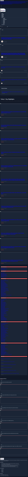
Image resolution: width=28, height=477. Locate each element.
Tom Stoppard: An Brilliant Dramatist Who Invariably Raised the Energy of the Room (8, 370)
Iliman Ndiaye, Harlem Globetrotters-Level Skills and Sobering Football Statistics (10, 465)
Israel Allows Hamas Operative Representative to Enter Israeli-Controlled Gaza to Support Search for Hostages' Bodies (14, 1)
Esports (2, 15)
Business (3, 14)
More (2, 17)
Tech (3, 23)
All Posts (3, 469)
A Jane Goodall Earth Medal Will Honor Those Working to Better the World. (7, 361)
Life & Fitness (5, 19)
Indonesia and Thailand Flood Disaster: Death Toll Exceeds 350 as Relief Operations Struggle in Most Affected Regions (13, 54)
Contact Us (3, 24)
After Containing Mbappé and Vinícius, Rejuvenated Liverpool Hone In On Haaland (8, 364)
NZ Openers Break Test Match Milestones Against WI (5, 358)
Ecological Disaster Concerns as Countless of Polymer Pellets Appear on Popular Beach (10, 463)
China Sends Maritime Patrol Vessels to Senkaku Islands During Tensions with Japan (10, 466)
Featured (3, 16)
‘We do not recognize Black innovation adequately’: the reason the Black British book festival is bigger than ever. (13, 2)
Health (4, 18)
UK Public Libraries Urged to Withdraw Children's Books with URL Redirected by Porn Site (11, 3)
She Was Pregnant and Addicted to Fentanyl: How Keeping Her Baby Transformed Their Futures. (13, 247)
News (4, 20)
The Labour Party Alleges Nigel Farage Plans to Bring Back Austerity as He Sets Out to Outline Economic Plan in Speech (13, 180)
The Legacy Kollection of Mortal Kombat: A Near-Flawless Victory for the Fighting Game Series (12, 234)
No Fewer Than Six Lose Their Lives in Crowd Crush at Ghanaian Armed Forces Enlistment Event (12, 261)
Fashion (2, 471)
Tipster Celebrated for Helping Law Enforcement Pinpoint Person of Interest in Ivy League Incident (14, 139)
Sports (4, 22)
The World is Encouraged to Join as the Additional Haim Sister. (6, 367)
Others (4, 21)
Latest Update (2, 0)
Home (2, 13)
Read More (2, 128)
